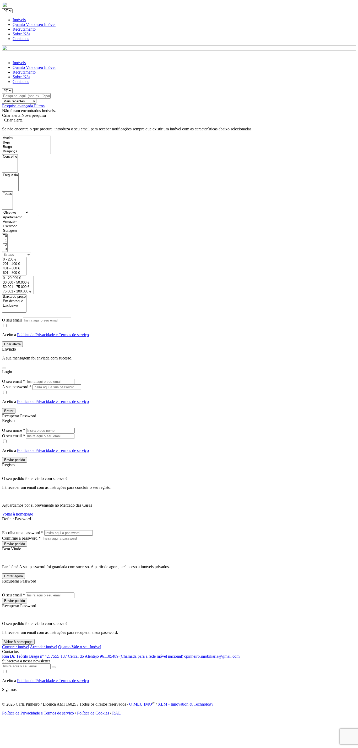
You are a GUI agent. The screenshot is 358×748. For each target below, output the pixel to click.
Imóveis (19, 20)
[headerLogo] (179, 6)
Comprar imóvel (15, 647)
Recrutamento (24, 29)
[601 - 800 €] (14, 273)
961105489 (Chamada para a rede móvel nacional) (141, 656)
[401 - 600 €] (14, 268)
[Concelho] (10, 156)
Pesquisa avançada (18, 106)
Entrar (8, 411)
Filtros (39, 106)
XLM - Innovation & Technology (185, 704)
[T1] (4, 240)
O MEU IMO (140, 704)
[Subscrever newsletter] (54, 667)
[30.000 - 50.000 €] (18, 282)
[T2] (4, 245)
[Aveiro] (26, 138)
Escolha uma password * (22, 532)
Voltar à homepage (17, 514)
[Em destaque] (14, 301)
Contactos (21, 38)
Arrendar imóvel (43, 647)
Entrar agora (13, 576)
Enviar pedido (14, 460)
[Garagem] (20, 231)
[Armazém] (20, 222)
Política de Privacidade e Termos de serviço (53, 335)
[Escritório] (20, 226)
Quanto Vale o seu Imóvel (34, 24)
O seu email (12, 320)
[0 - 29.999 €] (18, 278)
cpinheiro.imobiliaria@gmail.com (212, 656)
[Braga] (26, 147)
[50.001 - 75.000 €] (18, 287)
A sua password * (16, 387)
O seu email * (13, 381)
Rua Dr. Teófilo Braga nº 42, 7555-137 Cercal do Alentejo (50, 656)
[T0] (4, 236)
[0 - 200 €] (14, 259)
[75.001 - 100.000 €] (18, 291)
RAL (116, 713)
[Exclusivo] (14, 305)
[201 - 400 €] (14, 264)
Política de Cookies (93, 713)
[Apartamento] (20, 217)
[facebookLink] (2, 694)
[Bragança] (26, 151)
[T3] (4, 249)
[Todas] (7, 194)
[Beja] (26, 142)
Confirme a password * (21, 538)
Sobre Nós (21, 34)
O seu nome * (13, 430)
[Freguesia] (10, 175)
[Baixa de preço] (14, 297)
